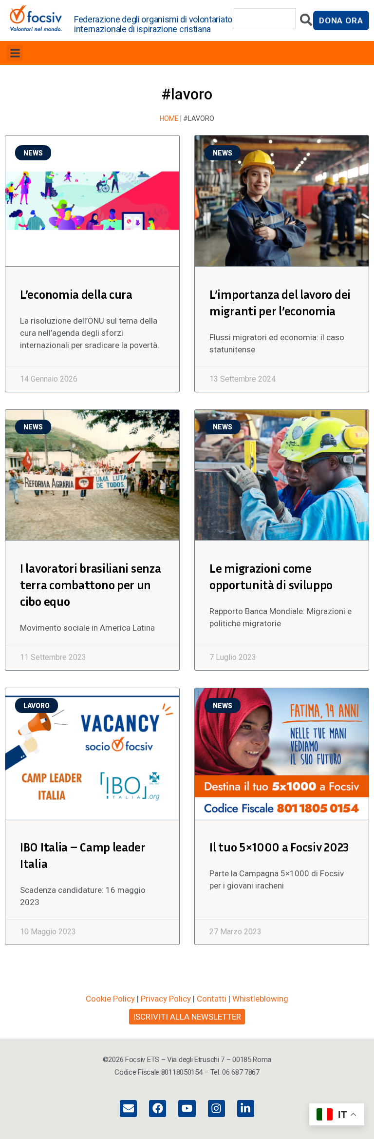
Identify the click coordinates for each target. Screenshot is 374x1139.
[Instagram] (216, 1108)
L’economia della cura (76, 294)
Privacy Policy (166, 999)
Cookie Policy (110, 999)
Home (169, 118)
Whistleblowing (260, 999)
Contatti (211, 999)
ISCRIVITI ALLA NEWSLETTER (187, 1017)
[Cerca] (306, 22)
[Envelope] (128, 1108)
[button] (15, 53)
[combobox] (264, 18)
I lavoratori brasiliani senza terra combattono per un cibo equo (90, 585)
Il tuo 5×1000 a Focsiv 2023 (279, 847)
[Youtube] (186, 1108)
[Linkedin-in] (245, 1108)
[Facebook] (157, 1108)
